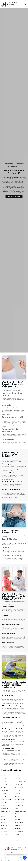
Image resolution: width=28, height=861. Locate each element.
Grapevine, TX (4, 808)
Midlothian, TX (18, 837)
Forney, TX (3, 802)
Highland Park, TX (5, 811)
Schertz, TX (3, 858)
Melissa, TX (17, 834)
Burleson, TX (4, 785)
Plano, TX (17, 843)
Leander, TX (4, 825)
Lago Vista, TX (18, 819)
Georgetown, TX (19, 805)
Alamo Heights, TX (19, 773)
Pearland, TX (18, 840)
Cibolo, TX (3, 787)
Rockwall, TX (4, 852)
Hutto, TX (3, 816)
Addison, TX (4, 773)
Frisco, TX (3, 805)
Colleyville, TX (4, 790)
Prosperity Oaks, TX (5, 849)
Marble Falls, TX (19, 831)
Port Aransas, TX (5, 846)
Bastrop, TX (4, 779)
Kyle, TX (3, 819)
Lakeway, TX (4, 822)
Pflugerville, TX (4, 843)
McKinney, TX (4, 834)
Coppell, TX (3, 793)
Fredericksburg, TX (19, 802)
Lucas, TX (17, 828)
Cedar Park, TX (18, 785)
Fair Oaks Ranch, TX (6, 799)
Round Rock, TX (5, 855)
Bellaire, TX (17, 779)
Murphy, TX (3, 840)
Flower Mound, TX (19, 799)
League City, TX (19, 822)
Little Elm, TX (4, 828)
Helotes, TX (17, 808)
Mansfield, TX (4, 831)
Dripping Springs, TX (6, 796)
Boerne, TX (3, 782)
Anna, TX (17, 776)
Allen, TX (3, 776)
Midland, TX (4, 837)
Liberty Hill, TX (18, 825)
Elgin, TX (17, 796)
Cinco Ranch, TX (19, 787)
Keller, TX (17, 816)
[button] (25, 4)
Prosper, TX (17, 846)
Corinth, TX (17, 793)
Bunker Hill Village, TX (20, 782)
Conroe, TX (17, 790)
